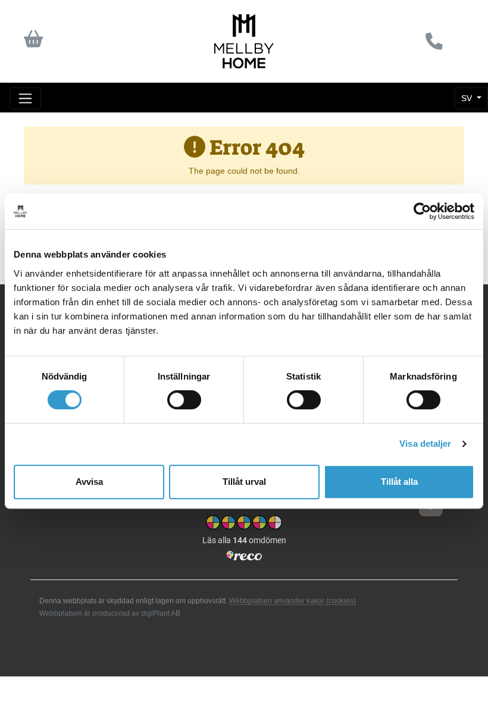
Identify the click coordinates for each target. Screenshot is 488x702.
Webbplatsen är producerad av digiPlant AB (109, 613)
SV (467, 98)
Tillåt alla (399, 482)
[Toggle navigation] (25, 98)
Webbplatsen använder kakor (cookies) (292, 600)
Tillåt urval (244, 482)
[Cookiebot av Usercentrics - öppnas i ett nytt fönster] (422, 211)
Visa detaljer (425, 443)
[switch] (184, 399)
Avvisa (89, 482)
